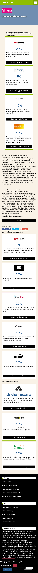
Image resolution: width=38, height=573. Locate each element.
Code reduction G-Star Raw (10, 507)
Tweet (16, 229)
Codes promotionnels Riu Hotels (12, 493)
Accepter (7, 569)
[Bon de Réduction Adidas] (19, 388)
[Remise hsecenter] (19, 99)
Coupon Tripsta (6, 482)
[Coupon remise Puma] (19, 356)
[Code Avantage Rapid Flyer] (19, 239)
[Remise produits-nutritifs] (19, 127)
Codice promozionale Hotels (10, 489)
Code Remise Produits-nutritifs (19, 147)
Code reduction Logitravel (9, 485)
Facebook (6, 229)
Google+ (24, 229)
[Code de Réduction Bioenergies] (19, 447)
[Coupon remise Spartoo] (19, 297)
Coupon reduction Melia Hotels (11, 496)
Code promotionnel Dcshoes (19, 288)
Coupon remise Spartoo (19, 317)
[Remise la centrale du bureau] (19, 70)
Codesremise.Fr (8, 2)
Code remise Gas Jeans (8, 522)
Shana (19, 220)
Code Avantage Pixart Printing (19, 62)
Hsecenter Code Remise (19, 119)
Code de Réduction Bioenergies (19, 467)
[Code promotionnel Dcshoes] (19, 268)
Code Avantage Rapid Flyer (19, 258)
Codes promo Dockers (8, 514)
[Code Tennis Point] (19, 418)
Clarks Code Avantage (19, 346)
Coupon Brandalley (8, 518)
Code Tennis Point (19, 437)
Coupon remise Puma (19, 376)
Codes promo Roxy (7, 511)
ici (15, 565)
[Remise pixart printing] (19, 43)
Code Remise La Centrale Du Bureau (19, 90)
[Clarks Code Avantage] (19, 326)
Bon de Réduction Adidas (19, 408)
